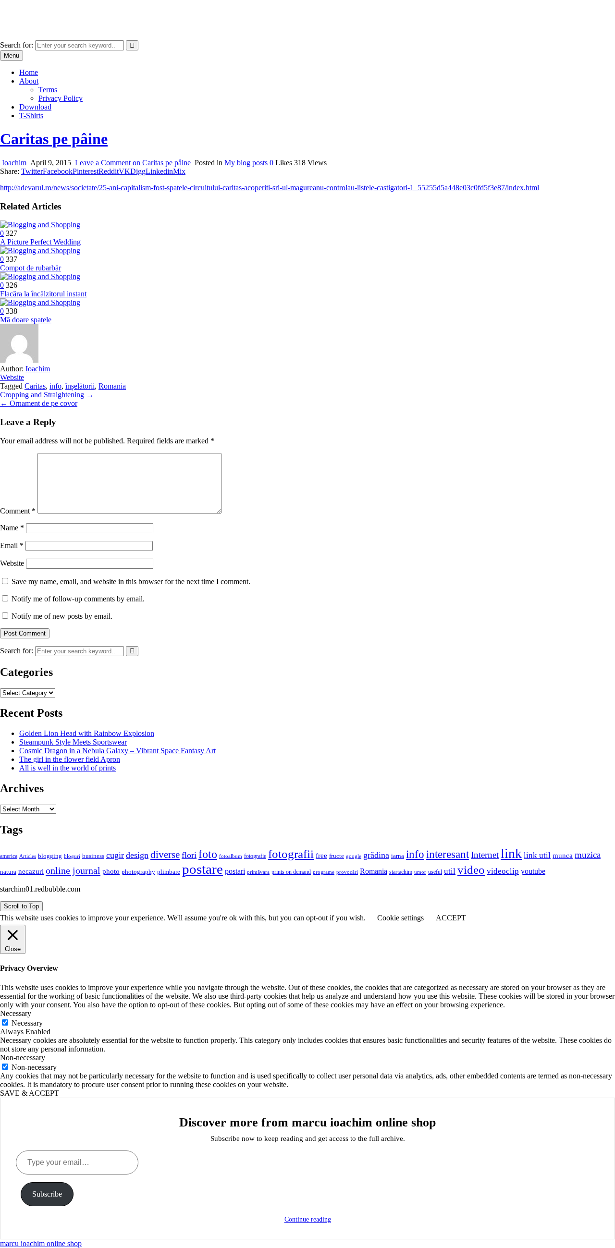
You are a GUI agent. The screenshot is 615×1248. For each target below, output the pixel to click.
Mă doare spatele (25, 320)
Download (35, 107)
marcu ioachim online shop (41, 12)
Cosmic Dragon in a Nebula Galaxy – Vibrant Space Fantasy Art (117, 750)
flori (189, 855)
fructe (336, 855)
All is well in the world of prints (67, 768)
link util (537, 855)
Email (12, 545)
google (353, 856)
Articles (27, 856)
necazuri (31, 871)
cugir (115, 855)
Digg (138, 171)
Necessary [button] (15, 1013)
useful (435, 872)
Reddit (108, 171)
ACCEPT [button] (451, 918)
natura (8, 871)
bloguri (72, 856)
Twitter (32, 171)
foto (207, 853)
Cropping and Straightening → (47, 395)
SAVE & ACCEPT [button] (29, 1093)
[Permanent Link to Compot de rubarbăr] (40, 250)
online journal (73, 870)
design (137, 855)
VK (124, 171)
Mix (179, 171)
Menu (11, 55)
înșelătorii (80, 386)
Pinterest (85, 171)
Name (12, 528)
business (93, 855)
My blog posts (246, 163)
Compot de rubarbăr (30, 268)
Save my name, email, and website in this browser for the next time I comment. (131, 581)
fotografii (291, 853)
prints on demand (291, 872)
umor (420, 872)
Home (28, 72)
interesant (447, 854)
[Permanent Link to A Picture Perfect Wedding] (40, 224)
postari (235, 871)
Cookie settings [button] (400, 918)
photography (138, 872)
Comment (18, 511)
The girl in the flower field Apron (69, 759)
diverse (165, 854)
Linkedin (159, 171)
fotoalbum (230, 856)
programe (323, 872)
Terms (47, 90)
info (55, 386)
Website (12, 377)
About (28, 81)
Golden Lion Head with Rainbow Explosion (86, 733)
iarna (397, 855)
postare (202, 869)
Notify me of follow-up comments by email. (78, 599)
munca (563, 855)
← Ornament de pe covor (38, 403)
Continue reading (307, 1219)
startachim (400, 872)
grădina (376, 855)
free (321, 855)
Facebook (58, 171)
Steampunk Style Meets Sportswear (73, 742)
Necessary (27, 1023)
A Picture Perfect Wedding (40, 242)
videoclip (503, 871)
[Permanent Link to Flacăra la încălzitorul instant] (40, 276)
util (449, 871)
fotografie (255, 856)
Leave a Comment (133, 163)
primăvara (258, 872)
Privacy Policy (60, 98)
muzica (588, 855)
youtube (533, 871)
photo (111, 871)
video (471, 869)
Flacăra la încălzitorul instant (43, 294)
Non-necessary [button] (22, 1057)
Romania (112, 386)
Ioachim (14, 163)
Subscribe (47, 1194)
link (511, 853)
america (8, 856)
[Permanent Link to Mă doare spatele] (40, 302)
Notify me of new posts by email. (62, 616)
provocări (347, 872)
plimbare (168, 871)
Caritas (35, 386)
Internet (485, 855)
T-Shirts (31, 115)
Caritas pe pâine (54, 138)
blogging (50, 856)
